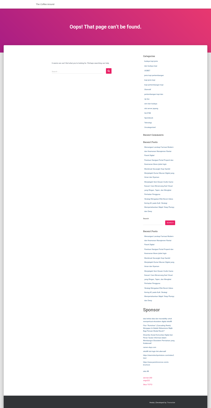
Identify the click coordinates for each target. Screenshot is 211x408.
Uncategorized (150, 127)
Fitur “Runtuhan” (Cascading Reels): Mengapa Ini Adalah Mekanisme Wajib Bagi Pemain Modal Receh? (158, 328)
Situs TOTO (147, 384)
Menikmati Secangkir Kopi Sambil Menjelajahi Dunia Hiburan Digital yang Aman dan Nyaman (159, 173)
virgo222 (146, 380)
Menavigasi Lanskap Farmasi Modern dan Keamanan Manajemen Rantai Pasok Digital (159, 151)
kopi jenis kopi (149, 80)
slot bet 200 (147, 378)
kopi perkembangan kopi (153, 85)
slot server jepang (151, 108)
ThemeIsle (171, 402)
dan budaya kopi (150, 66)
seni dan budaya (150, 104)
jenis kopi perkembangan (154, 75)
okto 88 (146, 371)
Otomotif (147, 89)
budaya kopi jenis (151, 61)
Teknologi (148, 123)
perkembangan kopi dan (153, 94)
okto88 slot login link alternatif (154, 351)
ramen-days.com (149, 347)
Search (146, 218)
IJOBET (147, 71)
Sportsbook (148, 118)
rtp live (146, 99)
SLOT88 (147, 113)
